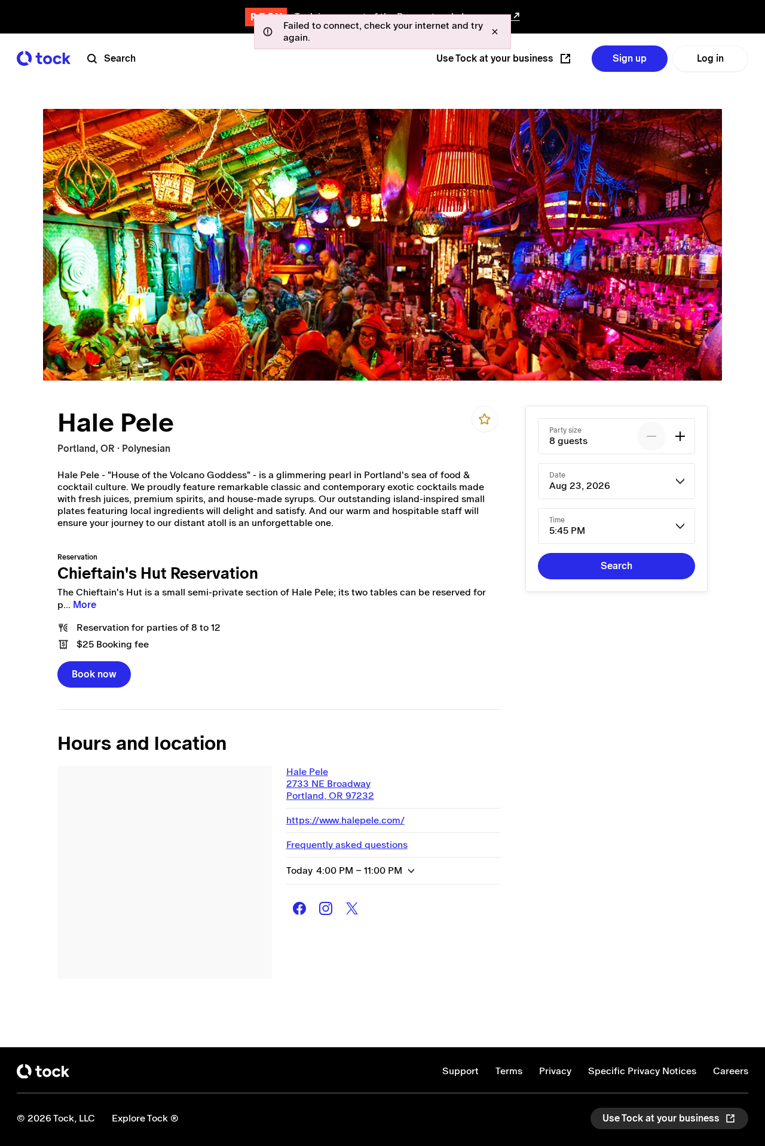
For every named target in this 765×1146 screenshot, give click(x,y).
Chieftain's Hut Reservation (157, 573)
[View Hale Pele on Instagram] (326, 908)
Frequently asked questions (347, 844)
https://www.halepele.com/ (345, 820)
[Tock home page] (44, 58)
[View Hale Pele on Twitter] (352, 908)
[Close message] (494, 31)
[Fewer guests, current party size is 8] (651, 436)
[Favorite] (485, 419)
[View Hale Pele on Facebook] (299, 908)
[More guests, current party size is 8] (680, 436)
